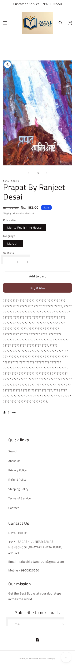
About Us (14, 461)
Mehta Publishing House (24, 227)
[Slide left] (28, 173)
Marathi (13, 243)
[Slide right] (46, 173)
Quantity (8, 253)
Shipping (7, 213)
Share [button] (12, 412)
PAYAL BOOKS (32, 658)
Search (13, 451)
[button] (5, 23)
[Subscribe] (62, 624)
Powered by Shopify (47, 658)
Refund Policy (17, 479)
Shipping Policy (18, 489)
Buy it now (37, 288)
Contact (13, 508)
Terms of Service (19, 498)
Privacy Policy (17, 470)
